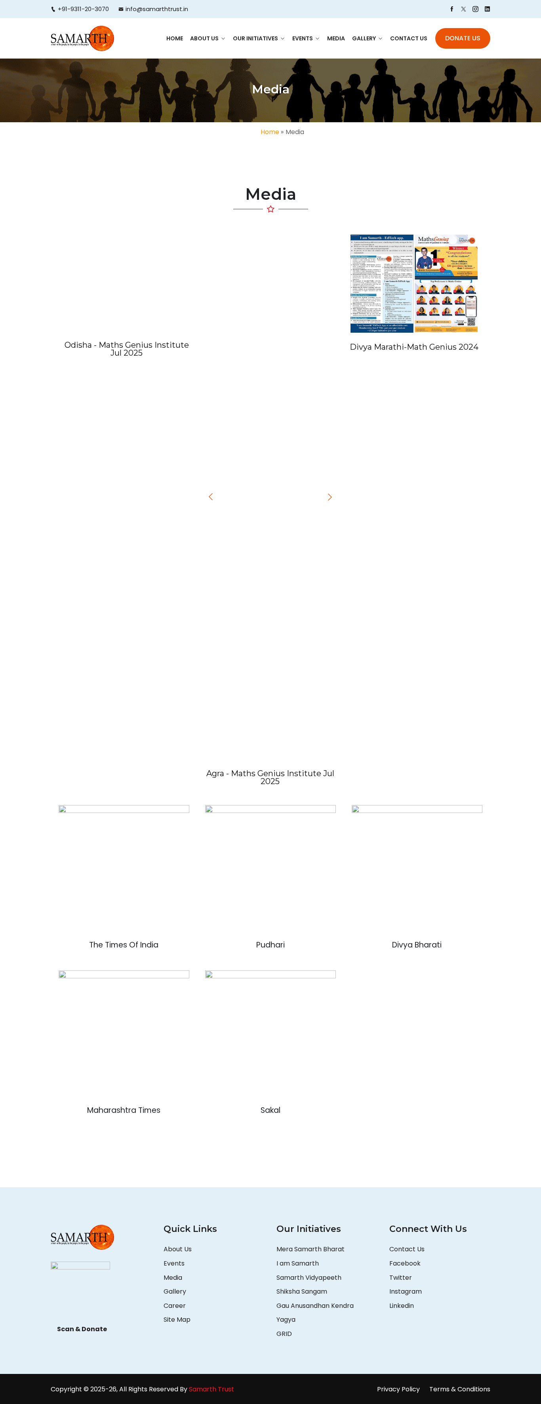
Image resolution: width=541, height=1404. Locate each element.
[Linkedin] (487, 9)
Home (174, 38)
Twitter (400, 1277)
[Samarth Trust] (82, 38)
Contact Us (408, 38)
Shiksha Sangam (301, 1291)
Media (336, 38)
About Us (204, 38)
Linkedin (401, 1305)
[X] (464, 9)
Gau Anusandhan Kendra (315, 1305)
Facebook (405, 1263)
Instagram (405, 1291)
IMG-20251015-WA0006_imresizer (270, 374)
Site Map (177, 1319)
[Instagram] (475, 9)
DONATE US (462, 38)
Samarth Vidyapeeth (308, 1277)
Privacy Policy (398, 1389)
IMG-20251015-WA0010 (270, 450)
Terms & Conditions (459, 1389)
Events (302, 38)
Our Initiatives (255, 38)
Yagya (286, 1319)
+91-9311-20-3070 (83, 9)
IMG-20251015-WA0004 (270, 625)
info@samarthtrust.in (157, 9)
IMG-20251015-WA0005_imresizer (270, 526)
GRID (284, 1333)
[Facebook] (452, 9)
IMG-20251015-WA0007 (270, 721)
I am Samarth (297, 1263)
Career (175, 1305)
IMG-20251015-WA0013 (270, 281)
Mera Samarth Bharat (310, 1249)
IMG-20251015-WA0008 (127, 289)
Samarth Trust (212, 1389)
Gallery (364, 38)
